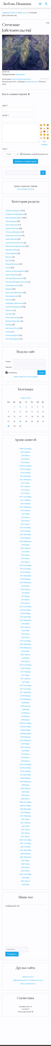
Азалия (8, 331)
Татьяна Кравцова (13, 307)
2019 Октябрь (25, 768)
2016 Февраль (25, 647)
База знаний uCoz (28, 983)
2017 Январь (25, 671)
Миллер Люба (11, 250)
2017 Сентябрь (25, 685)
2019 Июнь (25, 754)
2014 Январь (25, 579)
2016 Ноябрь (25, 668)
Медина (8, 289)
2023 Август (25, 881)
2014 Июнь (25, 596)
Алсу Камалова (11, 274)
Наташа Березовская (14, 278)
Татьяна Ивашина (13, 232)
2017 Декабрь (25, 692)
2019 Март (25, 744)
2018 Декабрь (25, 733)
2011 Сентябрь (25, 496)
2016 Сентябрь (25, 665)
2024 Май (25, 884)
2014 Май (25, 593)
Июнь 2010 (25, 398)
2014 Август (25, 603)
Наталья (9, 314)
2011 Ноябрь (25, 500)
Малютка (9, 310)
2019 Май (25, 750)
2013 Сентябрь (25, 565)
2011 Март (25, 483)
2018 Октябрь (25, 726)
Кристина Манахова (13, 292)
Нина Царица (11, 221)
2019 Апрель (25, 747)
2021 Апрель (25, 822)
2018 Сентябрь (25, 723)
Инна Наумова (11, 253)
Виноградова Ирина (13, 217)
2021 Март (25, 819)
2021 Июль (25, 833)
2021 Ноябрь (25, 847)
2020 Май (25, 792)
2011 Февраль (25, 479)
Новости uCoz (28, 977)
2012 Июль (25, 521)
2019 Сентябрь (25, 764)
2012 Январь (25, 503)
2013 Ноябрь (25, 572)
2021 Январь (25, 812)
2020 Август (25, 798)
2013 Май (25, 551)
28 (8, 426)
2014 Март (25, 586)
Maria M (8, 299)
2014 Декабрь (25, 617)
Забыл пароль (19, 376)
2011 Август (25, 493)
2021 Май (25, 826)
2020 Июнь (25, 795)
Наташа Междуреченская (16, 282)
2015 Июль (25, 637)
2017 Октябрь (25, 689)
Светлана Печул (12, 328)
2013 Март (25, 545)
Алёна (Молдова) (12, 317)
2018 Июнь (25, 713)
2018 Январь (25, 696)
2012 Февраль (25, 507)
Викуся (8, 260)
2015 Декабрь (25, 644)
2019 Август (25, 761)
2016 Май (25, 658)
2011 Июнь (25, 490)
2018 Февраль (25, 699)
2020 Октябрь (25, 805)
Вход (32, 189)
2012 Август (25, 524)
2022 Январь (25, 853)
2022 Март (25, 860)
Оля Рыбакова (11, 225)
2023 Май (25, 877)
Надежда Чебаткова (14, 303)
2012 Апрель (25, 510)
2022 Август (25, 871)
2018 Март (25, 702)
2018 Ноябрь (25, 730)
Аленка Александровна (15, 271)
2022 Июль (25, 867)
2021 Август (25, 836)
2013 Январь (25, 538)
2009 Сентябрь (25, 448)
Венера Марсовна (13, 321)
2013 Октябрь (25, 569)
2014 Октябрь (25, 610)
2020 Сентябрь (25, 802)
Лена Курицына (12, 335)
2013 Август (25, 562)
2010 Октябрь (25, 469)
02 (25, 12)
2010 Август (25, 462)
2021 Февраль (25, 816)
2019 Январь (25, 737)
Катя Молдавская (12, 339)
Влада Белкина (11, 264)
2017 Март (25, 675)
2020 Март (25, 785)
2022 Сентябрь (25, 874)
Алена (8, 267)
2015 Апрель (25, 627)
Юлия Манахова (12, 285)
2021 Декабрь (25, 850)
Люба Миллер (11, 239)
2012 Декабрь (25, 534)
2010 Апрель (25, 452)
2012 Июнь (25, 517)
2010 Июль (25, 459)
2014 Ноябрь (25, 613)
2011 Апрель (25, 486)
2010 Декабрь (25, 476)
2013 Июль (25, 558)
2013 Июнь (25, 555)
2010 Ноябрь (25, 472)
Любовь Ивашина (17, 4)
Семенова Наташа (13, 235)
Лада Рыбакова (12, 228)
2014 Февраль (25, 582)
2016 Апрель (25, 654)
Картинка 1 (21, 74)
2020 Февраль (25, 781)
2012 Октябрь (25, 527)
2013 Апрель (25, 548)
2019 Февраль (25, 740)
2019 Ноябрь (25, 771)
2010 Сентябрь (25, 466)
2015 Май (25, 630)
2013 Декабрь (25, 575)
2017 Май (25, 682)
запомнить (12, 372)
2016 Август (25, 661)
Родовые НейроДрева (14, 214)
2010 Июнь (25, 455)
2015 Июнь (25, 634)
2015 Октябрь (25, 641)
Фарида (8, 324)
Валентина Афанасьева (15, 246)
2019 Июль (25, 757)
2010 (13, 12)
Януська (8, 257)
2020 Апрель (25, 788)
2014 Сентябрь (25, 606)
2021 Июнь (25, 829)
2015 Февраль (25, 620)
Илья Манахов (11, 296)
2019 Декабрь (25, 774)
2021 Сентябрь (25, 840)
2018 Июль (25, 716)
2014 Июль (25, 599)
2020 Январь (25, 778)
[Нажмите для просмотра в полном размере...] (25, 52)
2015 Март (25, 623)
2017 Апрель (25, 678)
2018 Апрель (25, 706)
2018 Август (25, 720)
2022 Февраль (25, 857)
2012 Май (25, 514)
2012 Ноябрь (25, 531)
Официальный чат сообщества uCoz (28, 980)
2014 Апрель (25, 589)
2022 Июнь (25, 864)
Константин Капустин (14, 242)
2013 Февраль (25, 541)
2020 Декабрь (25, 809)
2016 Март (25, 651)
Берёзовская (31, 81)
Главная (5, 12)
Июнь (19, 12)
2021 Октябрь (25, 843)
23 (20, 421)
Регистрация (22, 189)
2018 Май (25, 709)
